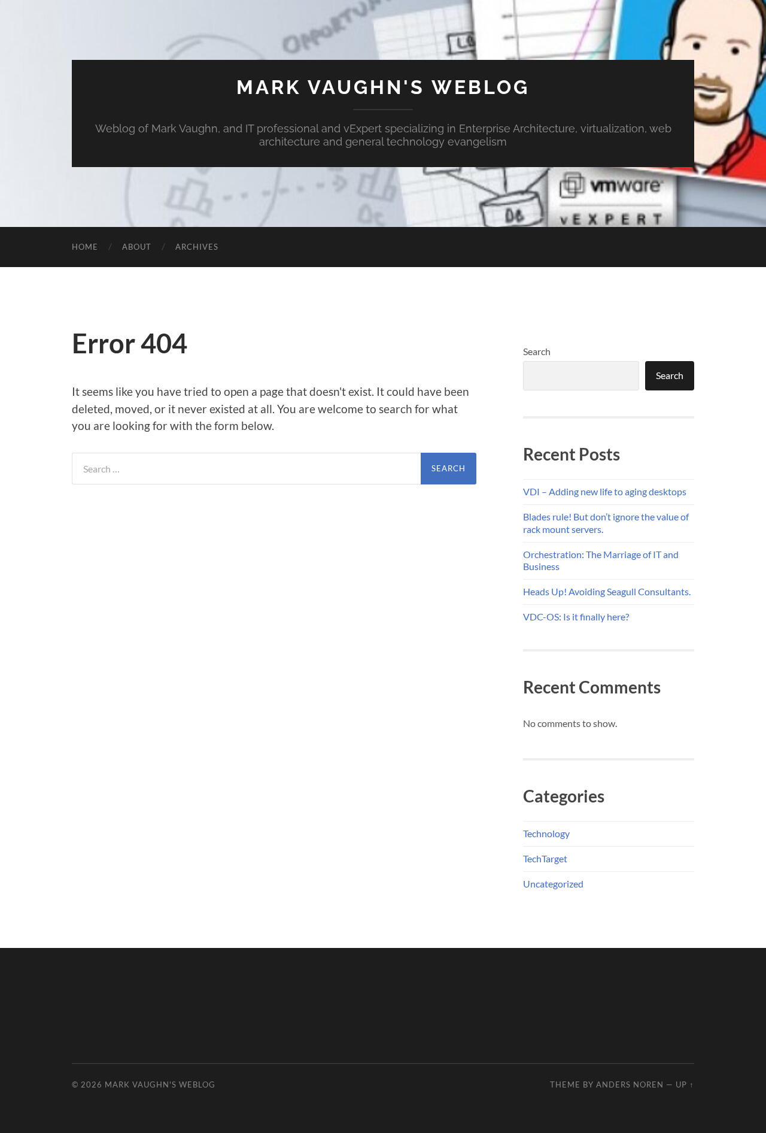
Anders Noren (630, 1084)
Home (85, 247)
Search (537, 351)
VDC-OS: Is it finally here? (576, 616)
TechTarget (545, 858)
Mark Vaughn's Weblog (383, 87)
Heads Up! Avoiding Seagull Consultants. (607, 591)
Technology (546, 833)
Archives (196, 247)
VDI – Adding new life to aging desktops (604, 491)
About (136, 247)
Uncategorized (553, 883)
